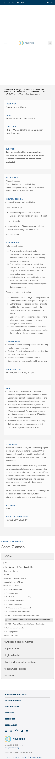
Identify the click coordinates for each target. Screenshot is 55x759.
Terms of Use (36, 757)
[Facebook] (13, 2)
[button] (5, 43)
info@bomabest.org (12, 748)
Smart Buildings (13, 701)
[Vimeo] (18, 2)
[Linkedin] (4, 2)
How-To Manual (12, 707)
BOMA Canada (11, 725)
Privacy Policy (20, 757)
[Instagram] (9, 2)
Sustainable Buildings (15, 694)
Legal (7, 757)
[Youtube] (22, 2)
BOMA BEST (10, 719)
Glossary (9, 713)
